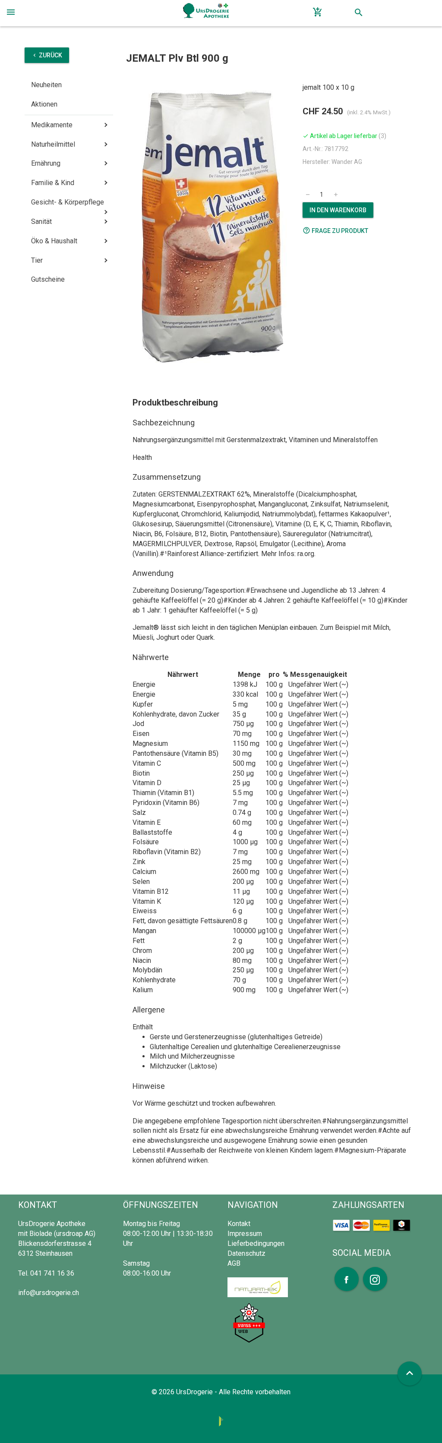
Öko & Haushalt (54, 241)
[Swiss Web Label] (249, 1322)
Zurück (47, 55)
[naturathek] (257, 1287)
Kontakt (238, 1224)
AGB (233, 1263)
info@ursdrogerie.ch (48, 1293)
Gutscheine (48, 279)
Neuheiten (46, 85)
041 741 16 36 (52, 1273)
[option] (211, 226)
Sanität (41, 221)
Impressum (244, 1233)
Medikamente (52, 125)
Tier (37, 260)
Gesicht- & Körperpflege (67, 202)
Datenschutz (246, 1253)
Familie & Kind (52, 183)
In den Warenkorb (337, 210)
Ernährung (45, 163)
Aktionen (44, 104)
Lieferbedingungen (255, 1243)
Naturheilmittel (53, 144)
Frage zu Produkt (335, 230)
